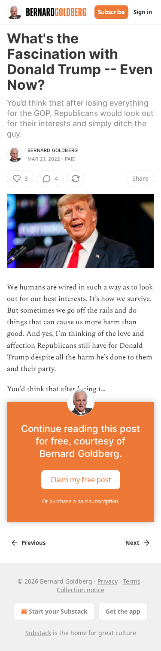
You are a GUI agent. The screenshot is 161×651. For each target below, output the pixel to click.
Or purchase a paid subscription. (80, 501)
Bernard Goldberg (52, 150)
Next (132, 543)
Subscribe (111, 12)
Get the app (123, 611)
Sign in (143, 12)
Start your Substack (58, 611)
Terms (131, 581)
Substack (38, 633)
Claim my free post (80, 479)
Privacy (107, 581)
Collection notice (80, 590)
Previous (33, 543)
